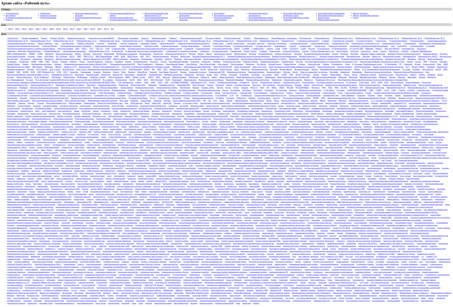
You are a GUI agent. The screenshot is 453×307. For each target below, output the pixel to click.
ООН (160, 82)
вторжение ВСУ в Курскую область (388, 129)
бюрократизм (225, 121)
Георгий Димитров (95, 62)
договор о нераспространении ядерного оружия (303, 142)
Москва (422, 77)
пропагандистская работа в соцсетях (22, 241)
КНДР (438, 69)
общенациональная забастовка (236, 202)
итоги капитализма (347, 160)
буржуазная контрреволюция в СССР (382, 116)
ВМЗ (116, 56)
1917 (91, 49)
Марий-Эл (205, 77)
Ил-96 (203, 69)
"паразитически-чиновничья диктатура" (23, 46)
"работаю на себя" (151, 46)
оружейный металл (255, 207)
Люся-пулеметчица (24, 77)
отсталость (319, 210)
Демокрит (159, 64)
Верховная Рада (409, 56)
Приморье (24, 88)
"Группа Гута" (13, 38)
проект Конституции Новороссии (79, 238)
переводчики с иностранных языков (192, 215)
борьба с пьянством (15, 116)
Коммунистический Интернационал (408, 72)
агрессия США (118, 106)
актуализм (184, 106)
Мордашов (412, 77)
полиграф (66, 223)
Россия (225, 90)
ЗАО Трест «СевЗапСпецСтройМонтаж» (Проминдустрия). (146, 67)
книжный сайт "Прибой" (276, 168)
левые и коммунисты (65, 179)
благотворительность (71, 114)
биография (389, 111)
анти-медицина (13, 108)
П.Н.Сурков (364, 82)
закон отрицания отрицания (242, 150)
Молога (392, 77)
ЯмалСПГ (168, 103)
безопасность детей (282, 111)
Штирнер (342, 101)
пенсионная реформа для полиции (389, 212)
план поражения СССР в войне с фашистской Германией (182, 218)
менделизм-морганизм (434, 184)
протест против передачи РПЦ (268, 241)
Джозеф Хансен (274, 64)
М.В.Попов (56, 77)
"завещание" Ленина (148, 43)
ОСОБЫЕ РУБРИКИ (179, 82)
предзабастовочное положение (45, 233)
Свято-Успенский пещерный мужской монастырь (76, 93)
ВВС (79, 56)
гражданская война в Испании (60, 137)
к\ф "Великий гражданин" (368, 160)
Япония (177, 103)
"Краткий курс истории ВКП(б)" (101, 38)
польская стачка (36, 228)
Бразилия (344, 54)
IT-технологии (323, 49)
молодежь (441, 189)
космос (427, 173)
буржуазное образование (269, 119)
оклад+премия (285, 205)
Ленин (354, 75)
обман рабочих (379, 199)
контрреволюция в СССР (106, 173)
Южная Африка (75, 103)
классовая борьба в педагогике (356, 166)
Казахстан (74, 72)
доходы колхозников (76, 145)
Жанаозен (49, 67)
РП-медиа (316, 88)
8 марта (270, 49)
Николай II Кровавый (235, 80)
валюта (292, 121)
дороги (47, 145)
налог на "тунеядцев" (240, 192)
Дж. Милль (261, 64)
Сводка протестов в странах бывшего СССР (35, 93)
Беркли (201, 54)
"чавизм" (292, 46)
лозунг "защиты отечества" (52, 181)
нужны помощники (349, 199)
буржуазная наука (441, 116)
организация (122, 207)
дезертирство (412, 137)
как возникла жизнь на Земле (139, 163)
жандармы (291, 145)
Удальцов (230, 98)
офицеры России (345, 210)
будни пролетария (168, 116)
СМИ (371, 90)
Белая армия (109, 54)
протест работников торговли (295, 241)
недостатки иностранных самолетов (122, 197)
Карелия (153, 72)
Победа (229, 85)
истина (45, 160)
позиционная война (356, 220)
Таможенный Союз (331, 95)
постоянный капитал (321, 228)
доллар (438, 142)
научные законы (212, 194)
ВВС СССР (88, 56)
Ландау (316, 75)
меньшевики (43, 186)
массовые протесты (112, 184)
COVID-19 (294, 49)
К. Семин (406, 69)
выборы (32, 132)
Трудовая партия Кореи (138, 98)
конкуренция (387, 171)
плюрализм (343, 218)
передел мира (227, 215)
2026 (10, 29)
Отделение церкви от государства (330, 82)
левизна (31, 179)
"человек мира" (305, 46)
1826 (77, 49)
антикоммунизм (145, 108)
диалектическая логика (46, 142)
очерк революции (394, 210)
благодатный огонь (39, 114)
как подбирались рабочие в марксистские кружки (248, 163)
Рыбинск (293, 90)
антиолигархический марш (212, 108)
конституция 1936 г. (429, 171)
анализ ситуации (309, 106)
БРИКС (32, 54)
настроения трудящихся (56, 194)
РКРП (281, 88)
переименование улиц (275, 215)
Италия (315, 69)
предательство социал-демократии (394, 231)
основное (302, 207)
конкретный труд (373, 171)
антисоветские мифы (287, 108)
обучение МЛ (167, 202)
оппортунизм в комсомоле (350, 205)
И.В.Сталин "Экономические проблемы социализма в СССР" (101, 69)
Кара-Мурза (142, 72)
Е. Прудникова (391, 64)
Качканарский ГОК (217, 72)
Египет (418, 64)
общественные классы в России (378, 202)
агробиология (132, 106)
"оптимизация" (410, 43)
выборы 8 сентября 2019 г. (48, 132)
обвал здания (364, 199)
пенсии (312, 212)
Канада (116, 72)
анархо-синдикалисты (418, 106)
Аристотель (365, 51)
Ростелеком (235, 90)
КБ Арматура (428, 69)
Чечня (276, 101)
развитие (433, 246)
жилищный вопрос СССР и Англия (433, 145)
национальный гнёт (425, 194)
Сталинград (426, 93)
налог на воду (257, 192)
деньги (368, 140)
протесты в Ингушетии (392, 241)
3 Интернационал (203, 49)
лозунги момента (97, 181)
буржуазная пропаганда (41, 119)
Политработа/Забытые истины (261, 20)
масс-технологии (68, 184)
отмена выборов (127, 210)
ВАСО (72, 56)
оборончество (427, 199)
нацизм (261, 194)
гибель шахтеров (43, 134)
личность (382, 179)
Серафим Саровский (172, 93)
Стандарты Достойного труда (80, 95)
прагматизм (198, 231)
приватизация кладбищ (304, 233)
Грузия (418, 62)
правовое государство (84, 231)
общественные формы (402, 202)
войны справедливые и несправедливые (253, 127)
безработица (298, 111)
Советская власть (277, 93)
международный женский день (315, 184)
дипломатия (208, 142)
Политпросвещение (48, 18)
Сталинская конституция (17, 95)
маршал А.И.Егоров (15, 184)
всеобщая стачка (279, 129)
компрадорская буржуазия (245, 171)
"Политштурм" (305, 38)
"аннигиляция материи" (437, 41)
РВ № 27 (254, 88)
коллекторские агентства (408, 168)
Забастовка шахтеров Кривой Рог (197, 67)
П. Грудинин (351, 82)
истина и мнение (57, 160)
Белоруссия (158, 54)
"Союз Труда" (381, 41)
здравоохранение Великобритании (331, 153)
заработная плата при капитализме (134, 153)
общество (418, 202)
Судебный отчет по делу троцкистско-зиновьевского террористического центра (181, 95)
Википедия (37, 59)
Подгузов (256, 85)
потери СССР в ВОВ (341, 228)
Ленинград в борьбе (368, 75)
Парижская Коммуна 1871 (17, 85)
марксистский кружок (357, 181)
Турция (187, 98)
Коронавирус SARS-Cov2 (62, 75)
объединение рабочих (109, 205)
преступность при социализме (174, 233)
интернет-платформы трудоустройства (235, 158)
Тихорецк (388, 95)
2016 (78, 29)
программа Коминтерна (348, 236)
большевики (189, 114)
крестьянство (119, 176)
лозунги (69, 181)
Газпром (64, 62)
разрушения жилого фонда (309, 249)
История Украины (302, 69)
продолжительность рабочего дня (434, 236)
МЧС (158, 77)
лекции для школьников (115, 179)
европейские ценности (127, 145)
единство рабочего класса (268, 145)
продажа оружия (387, 236)
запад (403, 150)
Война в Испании (120, 59)
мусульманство (127, 192)
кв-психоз (59, 166)
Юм (126, 103)
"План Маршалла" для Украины (284, 38)
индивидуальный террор (388, 155)
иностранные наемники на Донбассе (44, 158)
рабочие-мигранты (317, 246)
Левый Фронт (335, 75)
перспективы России (62, 218)
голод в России (114, 134)
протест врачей (197, 241)
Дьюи (347, 64)
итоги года (333, 160)
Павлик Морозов (412, 82)
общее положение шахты (185, 202)
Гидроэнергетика (141, 62)
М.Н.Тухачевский (116, 77)
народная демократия (301, 192)
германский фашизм (383, 132)
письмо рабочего (134, 218)
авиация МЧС (386, 103)
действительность (50, 140)
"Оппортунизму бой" (232, 38)
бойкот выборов (120, 114)
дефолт (19, 142)
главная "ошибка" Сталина (64, 134)
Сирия (217, 93)
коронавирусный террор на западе (358, 173)
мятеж (144, 192)
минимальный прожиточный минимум (305, 186)
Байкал (78, 54)
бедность (177, 111)
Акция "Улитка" (250, 51)
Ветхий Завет (12, 59)
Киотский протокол (256, 72)
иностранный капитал (70, 158)
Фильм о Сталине (406, 98)
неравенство (343, 197)
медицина (296, 184)
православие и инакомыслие (136, 231)
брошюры (145, 116)
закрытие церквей (391, 150)
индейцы (372, 155)
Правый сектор (410, 85)
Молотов (401, 77)
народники (336, 192)
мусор (115, 192)
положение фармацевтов (17, 228)
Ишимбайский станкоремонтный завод (336, 69)
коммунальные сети (95, 171)
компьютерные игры (266, 171)
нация (438, 194)
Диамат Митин (290, 64)
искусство (318, 158)
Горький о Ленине (250, 62)
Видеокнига (25, 59)
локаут (109, 181)
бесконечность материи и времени (349, 111)
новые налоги (138, 199)
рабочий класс (333, 246)
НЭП (168, 80)
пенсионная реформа (363, 212)
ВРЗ (142, 56)
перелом (306, 215)
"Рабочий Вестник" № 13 (388, 38)
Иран (237, 69)
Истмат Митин (286, 69)
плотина (332, 218)
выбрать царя (121, 132)
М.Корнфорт (83, 77)
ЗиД (407, 67)
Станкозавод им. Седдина (104, 95)
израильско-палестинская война (213, 155)
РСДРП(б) (354, 88)
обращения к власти (151, 202)
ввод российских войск (335, 121)
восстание (398, 127)
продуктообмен (39, 238)
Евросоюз (408, 64)
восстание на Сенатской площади (20, 129)
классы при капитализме (186, 168)
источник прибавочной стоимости (227, 160)
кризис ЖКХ (151, 176)
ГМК (41, 62)
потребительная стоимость (363, 228)
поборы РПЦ (386, 218)
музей (85, 192)
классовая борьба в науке (331, 166)
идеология (56, 155)
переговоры (215, 215)
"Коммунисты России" (76, 38)
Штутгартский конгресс (358, 101)
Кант (124, 72)
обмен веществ (393, 199)
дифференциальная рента (260, 142)
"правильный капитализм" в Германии (76, 46)
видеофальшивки (430, 121)
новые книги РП (123, 199)
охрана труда (359, 210)
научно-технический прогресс (171, 194)
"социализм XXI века (222, 46)
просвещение (44, 241)
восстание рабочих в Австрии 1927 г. (52, 129)
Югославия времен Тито (56, 103)
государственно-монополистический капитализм (278, 134)
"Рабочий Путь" (287, 41)
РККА (274, 88)
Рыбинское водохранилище (310, 90)
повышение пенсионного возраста (83, 220)
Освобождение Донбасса (270, 82)
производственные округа (176, 238)
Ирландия (245, 69)
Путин (228, 88)
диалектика (29, 142)
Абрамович (204, 51)
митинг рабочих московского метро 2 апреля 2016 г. (184, 189)
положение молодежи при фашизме (176, 225)
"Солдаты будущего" (364, 41)
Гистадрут (154, 62)
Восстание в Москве (192, 59)
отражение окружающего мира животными (295, 210)
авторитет (11, 106)
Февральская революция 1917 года (342, 98)
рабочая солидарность (200, 246)
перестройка (436, 215)
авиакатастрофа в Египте (335, 103)
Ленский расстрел (386, 75)
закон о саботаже (221, 150)
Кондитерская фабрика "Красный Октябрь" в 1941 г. (28, 75)
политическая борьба (148, 223)
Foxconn (311, 49)
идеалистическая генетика (17, 155)
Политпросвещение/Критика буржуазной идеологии (156, 19)
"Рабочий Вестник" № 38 (246, 41)
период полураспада (30, 218)
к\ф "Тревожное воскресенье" (406, 160)
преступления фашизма (150, 233)
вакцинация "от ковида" (255, 121)
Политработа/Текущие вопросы (330, 16)
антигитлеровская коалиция (65, 108)
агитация (37, 106)
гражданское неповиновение (87, 137)
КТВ (59, 72)
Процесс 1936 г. (208, 88)
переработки (359, 215)
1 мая (392, 46)
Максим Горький (179, 77)
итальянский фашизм (274, 160)
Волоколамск (147, 59)
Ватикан (174, 56)
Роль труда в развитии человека (153, 90)
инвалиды (349, 155)
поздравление (328, 220)
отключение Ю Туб (110, 210)
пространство (138, 241)
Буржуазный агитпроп (16, 56)
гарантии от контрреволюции (277, 132)
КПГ (19, 72)
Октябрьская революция (227, 82)
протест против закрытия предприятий (237, 241)
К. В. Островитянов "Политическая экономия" (381, 69)
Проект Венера (127, 88)
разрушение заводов (240, 249)
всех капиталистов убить (341, 129)
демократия (198, 140)
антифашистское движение (409, 108)
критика (303, 176)
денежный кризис (276, 140)
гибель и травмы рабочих (404, 132)
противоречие (176, 244)
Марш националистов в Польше (250, 77)
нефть (9, 199)
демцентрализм (244, 140)
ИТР (165, 69)
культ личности (391, 176)
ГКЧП (33, 62)
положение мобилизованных (147, 225)
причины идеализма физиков (177, 236)
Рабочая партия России (374, 88)
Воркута (168, 59)
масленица (37, 184)
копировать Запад (260, 173)
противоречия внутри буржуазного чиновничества (253, 244)
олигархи (297, 205)
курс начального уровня (423, 176)
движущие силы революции (270, 137)
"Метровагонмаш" (159, 38)
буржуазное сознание (290, 119)
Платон (210, 85)
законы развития (374, 150)
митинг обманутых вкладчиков (147, 189)
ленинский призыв (146, 179)
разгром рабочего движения (146, 249)
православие (117, 231)
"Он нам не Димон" (213, 38)
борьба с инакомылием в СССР (359, 114)
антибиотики (27, 108)
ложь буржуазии (412, 179)
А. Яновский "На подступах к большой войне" (145, 51)
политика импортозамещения (125, 223)
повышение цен (106, 220)
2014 (92, 29)
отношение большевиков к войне (231, 210)
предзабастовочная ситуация (18, 233)
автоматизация (415, 103)
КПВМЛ (10, 72)
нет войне (424, 197)
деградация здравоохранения (366, 137)
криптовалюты (291, 176)
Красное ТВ (117, 75)
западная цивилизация (417, 150)
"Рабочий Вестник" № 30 (177, 41)
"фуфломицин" (280, 46)
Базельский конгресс (64, 54)
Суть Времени (221, 95)
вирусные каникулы (30, 124)
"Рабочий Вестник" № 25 (132, 41)
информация (291, 158)
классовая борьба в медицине (307, 166)
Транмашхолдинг (410, 95)
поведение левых (401, 218)
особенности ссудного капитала (420, 207)
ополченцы (308, 205)
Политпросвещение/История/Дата (123, 20)
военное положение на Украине (187, 124)
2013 (99, 29)
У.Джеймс (220, 98)
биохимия (11, 114)
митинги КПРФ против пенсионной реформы (235, 189)
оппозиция (319, 205)
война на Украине (227, 127)
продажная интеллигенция (407, 236)
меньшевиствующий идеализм (62, 186)
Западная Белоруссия (326, 67)
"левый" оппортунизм (235, 43)
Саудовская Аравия (440, 90)
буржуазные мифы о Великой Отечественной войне (341, 119)
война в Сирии (194, 127)
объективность (145, 205)
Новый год (308, 80)
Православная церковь (392, 85)
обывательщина (183, 205)
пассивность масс (235, 212)
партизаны (71, 212)
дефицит (10, 142)
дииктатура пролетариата (103, 142)
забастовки (349, 147)
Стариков (121, 95)
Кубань (223, 75)
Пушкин (244, 88)
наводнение (174, 192)
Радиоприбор (66, 90)
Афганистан (394, 51)
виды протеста (13, 124)
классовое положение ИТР (112, 168)
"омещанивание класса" (391, 43)
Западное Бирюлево (362, 67)
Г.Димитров (24, 62)
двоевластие (289, 137)
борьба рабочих (317, 114)
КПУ (33, 72)
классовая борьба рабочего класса (385, 166)
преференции (194, 233)
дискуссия (220, 142)
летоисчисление (215, 179)
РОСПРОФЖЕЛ (302, 88)
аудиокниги (106, 111)
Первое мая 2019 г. (138, 85)
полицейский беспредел (424, 223)
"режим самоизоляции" (190, 46)
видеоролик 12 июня (412, 121)
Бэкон (39, 56)
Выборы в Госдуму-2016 (395, 59)
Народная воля (190, 80)
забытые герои (442, 147)
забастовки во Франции (366, 147)
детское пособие (421, 140)
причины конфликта (232, 236)
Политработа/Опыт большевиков (331, 13)
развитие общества (35, 249)
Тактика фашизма (313, 95)
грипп (103, 137)
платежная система (289, 218)
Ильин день (213, 69)
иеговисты (106, 155)
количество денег (358, 168)
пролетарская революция (311, 238)
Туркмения (176, 98)
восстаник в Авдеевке (78, 129)
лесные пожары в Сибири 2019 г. (169, 179)
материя (218, 184)
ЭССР (444, 101)
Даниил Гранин (13, 64)
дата (244, 137)
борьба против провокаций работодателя (291, 114)
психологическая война (426, 244)
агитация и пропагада (69, 106)
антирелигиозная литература (237, 108)
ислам (373, 158)
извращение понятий (153, 155)
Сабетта (402, 90)
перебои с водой (169, 215)
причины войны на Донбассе (129, 236)
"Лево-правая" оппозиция (127, 38)
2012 (106, 29)
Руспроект (269, 90)
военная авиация (90, 124)
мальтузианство (204, 181)
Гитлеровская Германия (178, 62)
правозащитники (102, 231)
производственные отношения (202, 238)
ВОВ (123, 56)
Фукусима (124, 101)
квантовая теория (73, 166)
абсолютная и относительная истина (215, 103)
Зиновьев (431, 67)
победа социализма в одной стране (364, 218)
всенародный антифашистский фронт (182, 129)
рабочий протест (398, 246)
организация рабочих (181, 207)
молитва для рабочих (426, 189)
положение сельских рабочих (325, 225)
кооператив (194, 173)
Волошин (159, 59)
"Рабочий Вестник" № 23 (109, 41)
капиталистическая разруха (315, 163)
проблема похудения (251, 236)
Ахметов (404, 51)
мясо (137, 192)
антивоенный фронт (43, 108)
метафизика (110, 186)
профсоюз (321, 244)
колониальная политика (430, 168)
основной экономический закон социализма (365, 207)
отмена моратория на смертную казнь (152, 210)
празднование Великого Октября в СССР (247, 231)
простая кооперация (60, 241)
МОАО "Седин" (139, 77)
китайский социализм (177, 166)
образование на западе (120, 202)
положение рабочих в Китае (241, 225)
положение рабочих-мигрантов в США (294, 225)
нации (269, 194)
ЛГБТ (276, 75)
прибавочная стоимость (212, 233)
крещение (131, 176)
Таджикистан (246, 95)
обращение (136, 202)
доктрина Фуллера (396, 142)
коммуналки (79, 171)
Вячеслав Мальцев (435, 59)
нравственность (257, 199)
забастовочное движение (409, 147)
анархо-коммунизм (380, 106)
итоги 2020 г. (290, 160)
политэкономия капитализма (381, 223)
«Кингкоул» (421, 49)
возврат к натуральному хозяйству (395, 124)
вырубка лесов (184, 132)
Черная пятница (241, 101)
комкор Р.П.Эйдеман (51, 171)
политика (90, 223)
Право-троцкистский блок (369, 85)
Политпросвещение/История (121, 18)
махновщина (254, 184)
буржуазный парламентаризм (149, 121)
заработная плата (110, 153)
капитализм (296, 163)
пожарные (316, 220)
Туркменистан (164, 98)
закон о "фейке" (191, 150)
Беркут (209, 54)
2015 (85, 29)
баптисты (155, 111)
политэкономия (360, 223)
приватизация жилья (284, 233)
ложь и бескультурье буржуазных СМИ (23, 181)
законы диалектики (338, 150)
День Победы (191, 64)
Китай (295, 72)
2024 (24, 29)
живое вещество (380, 145)
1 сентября (430, 46)
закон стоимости (292, 150)
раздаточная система (168, 249)
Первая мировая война (107, 85)
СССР (386, 90)
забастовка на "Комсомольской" (286, 147)
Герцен (128, 62)
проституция (76, 241)
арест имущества (65, 111)
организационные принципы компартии (98, 207)
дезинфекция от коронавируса (433, 137)
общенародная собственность (210, 202)
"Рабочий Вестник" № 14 (411, 38)
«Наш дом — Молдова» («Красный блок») (24, 51)
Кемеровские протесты (236, 72)
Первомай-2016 (184, 85)
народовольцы (394, 192)
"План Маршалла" (261, 38)
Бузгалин (443, 54)
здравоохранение (307, 153)
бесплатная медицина (374, 111)
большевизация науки (161, 114)
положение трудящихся (348, 225)
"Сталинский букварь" (398, 41)
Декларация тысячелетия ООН (122, 64)
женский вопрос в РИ (338, 145)
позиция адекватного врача (378, 220)
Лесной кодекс (402, 75)
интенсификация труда (152, 158)
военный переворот (352, 124)
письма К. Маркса (117, 218)
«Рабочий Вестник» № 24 (99, 51)
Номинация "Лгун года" (326, 80)
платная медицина (306, 218)
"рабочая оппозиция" (169, 46)
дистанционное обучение (236, 142)
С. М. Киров (329, 90)
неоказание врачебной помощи (285, 197)
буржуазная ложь (407, 116)
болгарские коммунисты (139, 114)
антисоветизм (271, 108)
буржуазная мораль (424, 116)
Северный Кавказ (124, 93)
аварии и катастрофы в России (310, 103)
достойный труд (58, 145)
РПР (324, 88)
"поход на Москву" (50, 46)
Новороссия (277, 80)
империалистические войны (331, 155)
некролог (143, 197)
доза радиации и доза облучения (365, 142)
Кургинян (233, 75)
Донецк (326, 64)
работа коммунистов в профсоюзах (160, 246)
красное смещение (440, 173)
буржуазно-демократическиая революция (164, 119)
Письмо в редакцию (48, 16)
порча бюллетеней (227, 228)
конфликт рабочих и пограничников (146, 173)
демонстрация (230, 140)
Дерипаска (250, 64)
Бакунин (87, 54)
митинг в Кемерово (125, 189)
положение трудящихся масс (426, 225)
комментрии (67, 171)
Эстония (40, 103)
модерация (387, 189)
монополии (22, 192)
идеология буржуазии (72, 155)
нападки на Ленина (283, 192)
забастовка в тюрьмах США (132, 147)
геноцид (329, 132)
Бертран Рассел (240, 54)
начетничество (13, 197)
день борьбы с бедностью (296, 140)
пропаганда (376, 238)
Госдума (299, 62)
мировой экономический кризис (20, 189)
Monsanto (369, 49)
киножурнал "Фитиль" (125, 166)
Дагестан (433, 62)
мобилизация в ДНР (356, 189)
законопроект (322, 150)
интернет (214, 158)
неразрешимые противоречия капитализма (368, 197)
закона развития (308, 150)
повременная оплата (25, 220)
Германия (119, 62)
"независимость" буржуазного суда (365, 43)
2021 (44, 29)
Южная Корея (89, 103)
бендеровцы (327, 111)
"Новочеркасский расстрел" (191, 38)
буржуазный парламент (125, 121)
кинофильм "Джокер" (157, 166)
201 (112, 29)
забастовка (91, 147)
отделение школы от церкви (67, 210)
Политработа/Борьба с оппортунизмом (223, 19)
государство (417, 134)
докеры (383, 142)
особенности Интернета (395, 207)
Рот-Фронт (258, 90)
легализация (98, 179)
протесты (341, 241)
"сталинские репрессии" (243, 46)
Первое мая (123, 85)
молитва (411, 189)
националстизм (351, 194)
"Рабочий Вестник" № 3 (155, 41)
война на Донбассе (210, 127)
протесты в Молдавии (414, 241)
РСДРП (344, 88)
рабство (424, 246)
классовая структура (426, 166)
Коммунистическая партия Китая (378, 72)
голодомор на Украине (162, 134)
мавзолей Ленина (121, 181)
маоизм (271, 181)
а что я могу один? (190, 103)
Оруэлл (255, 82)
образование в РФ (84, 202)
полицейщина (442, 223)
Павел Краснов (397, 82)
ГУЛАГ (55, 62)
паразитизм (29, 212)
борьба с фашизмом (82, 116)
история (116, 160)
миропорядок (56, 189)
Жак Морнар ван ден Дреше (18, 67)
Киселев (286, 72)
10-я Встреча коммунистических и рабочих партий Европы (31, 49)
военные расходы (318, 124)
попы (127, 228)
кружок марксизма (346, 176)
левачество (21, 179)
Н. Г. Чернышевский (15, 80)
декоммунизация (78, 140)
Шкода (322, 101)
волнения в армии (279, 127)
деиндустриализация (32, 140)
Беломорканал (145, 54)
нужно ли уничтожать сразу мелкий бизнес (321, 199)
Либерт (422, 75)
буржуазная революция (84, 119)
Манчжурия (193, 77)
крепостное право (97, 176)
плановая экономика (252, 218)
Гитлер (163, 62)
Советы (290, 93)
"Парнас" (247, 38)
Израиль (194, 69)
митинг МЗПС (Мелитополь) (102, 189)
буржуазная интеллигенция (328, 116)
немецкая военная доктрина (161, 197)
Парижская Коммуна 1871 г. (42, 85)
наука (91, 194)
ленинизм (132, 179)
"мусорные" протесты (255, 43)
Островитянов (308, 82)
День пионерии (237, 64)
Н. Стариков (108, 80)
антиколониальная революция (124, 108)
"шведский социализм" (337, 46)
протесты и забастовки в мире (19, 244)
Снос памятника (260, 93)
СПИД (378, 90)
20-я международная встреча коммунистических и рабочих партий (155, 49)
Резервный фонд (119, 90)
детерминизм (379, 140)
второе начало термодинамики (418, 129)
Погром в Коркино (242, 85)
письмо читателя (150, 218)
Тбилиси (371, 95)
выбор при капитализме (17, 132)
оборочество (440, 199)
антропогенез (12, 111)
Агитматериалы (12, 13)
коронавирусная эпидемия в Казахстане (325, 173)
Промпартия (185, 88)
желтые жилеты (304, 145)
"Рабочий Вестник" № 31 (200, 41)
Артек (375, 51)
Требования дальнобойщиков (431, 95)
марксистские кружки (337, 181)
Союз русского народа (354, 93)
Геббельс (73, 62)
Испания (273, 69)
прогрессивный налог (369, 236)
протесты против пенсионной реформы (152, 244)
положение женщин (97, 225)
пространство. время (155, 241)
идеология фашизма (91, 155)
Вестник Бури (445, 56)
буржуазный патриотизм (174, 121)
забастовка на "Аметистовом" (259, 147)
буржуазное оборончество (246, 119)
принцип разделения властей (396, 233)
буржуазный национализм (103, 121)
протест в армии (181, 241)
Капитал (131, 72)
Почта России (317, 85)
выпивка (147, 132)
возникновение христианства (88, 127)
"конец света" (218, 43)
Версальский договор (392, 56)
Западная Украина (344, 67)
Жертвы (58, 67)
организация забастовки (140, 207)
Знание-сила (442, 67)
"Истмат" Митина (57, 38)
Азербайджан (236, 51)
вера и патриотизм (378, 121)
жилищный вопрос (408, 145)
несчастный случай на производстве (402, 197)
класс (191, 166)
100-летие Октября (65, 49)
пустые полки (54, 246)
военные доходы (283, 124)
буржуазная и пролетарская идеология (278, 116)
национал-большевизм (283, 194)
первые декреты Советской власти (119, 215)
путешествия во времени (72, 246)
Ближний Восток (266, 54)
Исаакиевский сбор (260, 69)
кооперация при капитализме (213, 173)
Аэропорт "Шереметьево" (421, 51)
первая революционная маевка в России (421, 212)
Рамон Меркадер (81, 90)
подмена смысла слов (170, 220)
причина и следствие (90, 236)
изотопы (194, 155)
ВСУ (148, 56)
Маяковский (270, 77)
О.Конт (139, 82)
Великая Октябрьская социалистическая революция (249, 56)
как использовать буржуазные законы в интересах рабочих (176, 163)
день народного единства (319, 140)
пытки (93, 246)
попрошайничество (104, 228)
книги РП (239, 168)
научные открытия (228, 194)
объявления (158, 205)
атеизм (96, 111)
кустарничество (441, 176)
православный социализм (160, 231)
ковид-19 (336, 168)
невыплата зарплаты (82, 197)
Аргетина (354, 51)
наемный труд (203, 192)
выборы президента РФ (103, 132)
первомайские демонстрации (66, 215)
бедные (206, 111)
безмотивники (229, 111)
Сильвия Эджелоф (191, 93)
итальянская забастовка (253, 160)
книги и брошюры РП (255, 168)
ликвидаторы (319, 179)
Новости (9, 20)
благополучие (54, 114)
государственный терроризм (397, 134)
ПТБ (386, 82)
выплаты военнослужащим (165, 132)
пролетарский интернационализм (355, 238)
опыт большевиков (14, 207)
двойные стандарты (305, 137)
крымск (360, 176)
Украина (251, 98)
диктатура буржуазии (135, 142)
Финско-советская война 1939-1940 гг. (430, 98)
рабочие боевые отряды (271, 246)
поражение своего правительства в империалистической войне (191, 228)
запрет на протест (51, 153)
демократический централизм (179, 140)
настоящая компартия (16, 194)
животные (394, 145)
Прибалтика (12, 88)
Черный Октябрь (257, 101)
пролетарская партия (289, 238)
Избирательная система (179, 69)
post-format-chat (408, 49)
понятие (66, 228)
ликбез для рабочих (303, 179)
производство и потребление (254, 238)
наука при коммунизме (105, 194)
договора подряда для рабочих (337, 142)
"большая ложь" (68, 43)
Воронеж (178, 59)
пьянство (102, 246)
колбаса (345, 168)
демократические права (129, 140)
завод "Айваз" (46, 150)
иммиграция (274, 155)
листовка (330, 179)
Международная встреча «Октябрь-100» (294, 77)
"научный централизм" (298, 43)
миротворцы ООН (72, 189)
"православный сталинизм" (130, 46)
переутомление (13, 218)
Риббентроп (133, 90)
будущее (181, 116)
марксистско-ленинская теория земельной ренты (388, 181)
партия (170, 212)
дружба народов (93, 145)
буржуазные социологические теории (425, 119)
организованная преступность (205, 207)
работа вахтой (137, 246)
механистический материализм (200, 186)
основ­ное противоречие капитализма (280, 207)
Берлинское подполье (223, 54)
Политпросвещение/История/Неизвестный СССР (156, 14)
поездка (248, 220)
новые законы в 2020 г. (105, 199)
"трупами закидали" (263, 46)
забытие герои (427, 147)
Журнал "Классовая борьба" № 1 (106, 67)
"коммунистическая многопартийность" (194, 43)
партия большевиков (183, 212)
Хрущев (167, 101)
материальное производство (201, 184)
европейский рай (146, 145)
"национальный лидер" (319, 43)
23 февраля (188, 49)
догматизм (277, 142)
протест (169, 241)
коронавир (289, 173)
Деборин (57, 64)
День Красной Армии (175, 64)
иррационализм (305, 158)
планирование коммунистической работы (224, 218)
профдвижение (308, 244)
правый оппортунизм (182, 231)
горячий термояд (221, 134)
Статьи (355, 18)
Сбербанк (11, 93)
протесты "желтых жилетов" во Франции (364, 241)
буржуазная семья (103, 119)
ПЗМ (380, 82)
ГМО (47, 62)
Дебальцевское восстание (41, 64)
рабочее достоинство (250, 246)
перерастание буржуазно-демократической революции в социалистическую (397, 215)
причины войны (108, 236)
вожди (375, 124)
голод (103, 134)
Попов (306, 85)
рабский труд (413, 246)
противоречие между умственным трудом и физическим (208, 244)
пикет (95, 218)
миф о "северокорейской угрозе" (270, 189)
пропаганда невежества (431, 238)
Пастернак (91, 85)
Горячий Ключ (288, 62)
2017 (72, 29)
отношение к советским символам (261, 210)
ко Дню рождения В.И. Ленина (317, 168)
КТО (65, 72)
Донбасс (302, 64)
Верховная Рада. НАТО (427, 56)
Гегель (82, 62)
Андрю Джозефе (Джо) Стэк (322, 51)
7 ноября (245, 49)
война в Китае (179, 127)
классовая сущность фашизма (47, 168)
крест (109, 176)
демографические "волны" (106, 140)
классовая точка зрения (70, 168)
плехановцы (322, 218)
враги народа (95, 129)
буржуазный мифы (82, 121)
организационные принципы (67, 207)
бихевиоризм (23, 114)
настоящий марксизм (35, 194)
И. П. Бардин (42, 69)
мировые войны (42, 189)
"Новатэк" (173, 38)
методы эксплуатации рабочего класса (169, 186)
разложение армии (204, 249)
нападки (269, 192)
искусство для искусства (359, 158)
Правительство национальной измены (341, 85)
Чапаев (229, 101)
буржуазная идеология (305, 116)
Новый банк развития (293, 80)
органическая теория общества (232, 207)
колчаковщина (13, 171)
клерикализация (226, 168)
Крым (209, 75)
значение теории (392, 153)
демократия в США (214, 140)
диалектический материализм (70, 142)
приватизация (268, 233)
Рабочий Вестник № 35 (417, 88)
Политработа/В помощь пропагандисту (258, 14)
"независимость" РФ (340, 43)
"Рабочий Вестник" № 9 (269, 41)
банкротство (126, 111)
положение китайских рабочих (120, 225)
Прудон (220, 88)
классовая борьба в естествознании (253, 166)
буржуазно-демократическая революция (129, 119)
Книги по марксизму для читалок (313, 72)
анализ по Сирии (293, 106)
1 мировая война (416, 46)
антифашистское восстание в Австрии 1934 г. (377, 108)
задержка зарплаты (129, 150)
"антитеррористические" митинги (21, 43)
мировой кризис (423, 186)
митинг (85, 189)
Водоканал (49, 59)
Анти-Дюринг (342, 51)
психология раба (14, 246)
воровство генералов (383, 127)
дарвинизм (235, 137)
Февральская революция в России (372, 98)
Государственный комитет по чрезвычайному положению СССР (331, 62)
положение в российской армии (74, 225)
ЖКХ (446, 64)
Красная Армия (92, 75)
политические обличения (247, 223)
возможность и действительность (424, 124)
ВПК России (133, 56)
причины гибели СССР (153, 236)
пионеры (103, 218)
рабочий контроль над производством (374, 246)
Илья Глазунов (226, 69)
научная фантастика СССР (145, 194)
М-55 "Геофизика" (41, 77)
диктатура (120, 142)
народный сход (365, 192)
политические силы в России (319, 223)
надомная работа (188, 192)
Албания (263, 51)
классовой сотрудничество (136, 168)
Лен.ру (346, 75)
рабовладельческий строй (119, 246)
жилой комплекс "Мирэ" (17, 147)
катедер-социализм (435, 163)
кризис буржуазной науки (169, 176)
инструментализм (89, 158)
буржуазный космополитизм (61, 121)
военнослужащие (209, 124)
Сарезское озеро (423, 90)
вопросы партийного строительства (346, 127)
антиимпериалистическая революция (95, 108)
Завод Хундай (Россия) (223, 67)
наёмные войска (28, 197)
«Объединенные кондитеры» (74, 51)
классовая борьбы (408, 166)
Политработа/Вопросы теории (261, 18)
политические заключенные (223, 223)
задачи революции (95, 150)
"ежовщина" (112, 43)
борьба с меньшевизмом (404, 114)
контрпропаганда (35, 173)
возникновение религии (40, 127)
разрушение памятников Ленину (282, 249)
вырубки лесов (199, 132)
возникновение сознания (63, 127)
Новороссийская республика (257, 80)
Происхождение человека (167, 88)
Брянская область (430, 54)
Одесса (212, 82)
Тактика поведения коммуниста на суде (270, 95)
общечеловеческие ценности (18, 205)
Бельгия (192, 54)
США (394, 90)
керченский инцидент (91, 166)
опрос (447, 205)
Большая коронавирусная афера (317, 54)
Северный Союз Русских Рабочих (148, 93)
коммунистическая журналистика (142, 171)
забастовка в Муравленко (108, 147)
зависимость (12, 150)
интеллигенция (134, 158)
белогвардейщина (313, 111)
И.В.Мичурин (68, 69)
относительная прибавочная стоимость (200, 210)
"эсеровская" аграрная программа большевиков (369, 46)
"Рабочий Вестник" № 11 (343, 38)
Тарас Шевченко (347, 95)
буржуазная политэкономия (18, 119)
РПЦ (330, 88)
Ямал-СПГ (156, 103)
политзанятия (77, 223)
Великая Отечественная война (284, 56)
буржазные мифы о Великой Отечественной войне (207, 116)
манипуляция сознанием (223, 181)
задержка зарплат (112, 150)
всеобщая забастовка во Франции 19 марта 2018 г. (250, 129)
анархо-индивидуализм (360, 106)
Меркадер (343, 77)
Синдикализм (206, 93)
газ (237, 132)
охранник (380, 210)
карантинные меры (385, 163)
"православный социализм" (105, 46)
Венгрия (366, 56)
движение (252, 137)
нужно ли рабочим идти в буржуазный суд (284, 199)
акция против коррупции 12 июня (262, 106)
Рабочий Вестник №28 (438, 88)
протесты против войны (94, 244)
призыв (340, 233)
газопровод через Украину (251, 132)
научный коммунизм (247, 194)
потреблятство (398, 228)
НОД (146, 80)
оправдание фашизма (410, 205)
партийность (141, 212)
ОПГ (167, 82)
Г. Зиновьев (12, 62)
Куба (216, 75)
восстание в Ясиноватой (415, 127)
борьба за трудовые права (242, 114)
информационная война (274, 158)
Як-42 (147, 103)
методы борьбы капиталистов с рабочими (134, 186)
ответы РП (49, 210)
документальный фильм (416, 142)
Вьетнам (421, 59)
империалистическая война (306, 155)
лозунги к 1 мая (81, 181)
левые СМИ (49, 179)
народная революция (321, 192)
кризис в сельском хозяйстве (216, 176)
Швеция (305, 101)
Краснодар (106, 75)
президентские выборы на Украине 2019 (103, 233)
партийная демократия (87, 212)
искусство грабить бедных (335, 158)
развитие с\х (50, 249)
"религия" (206, 46)
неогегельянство (263, 197)
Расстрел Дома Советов (100, 90)
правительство (13, 231)
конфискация (124, 173)
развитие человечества (85, 249)
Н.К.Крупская (121, 80)
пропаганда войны (390, 238)
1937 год (99, 49)
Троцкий (23, 98)
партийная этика (127, 212)
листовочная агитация (356, 179)
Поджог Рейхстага (285, 85)
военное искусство (142, 124)
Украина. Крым (264, 98)
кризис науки (277, 176)
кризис (141, 176)
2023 (31, 29)
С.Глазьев (340, 90)
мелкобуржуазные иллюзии (359, 184)
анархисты (344, 106)
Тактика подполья (296, 95)
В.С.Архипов (61, 56)
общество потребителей (433, 202)
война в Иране (165, 127)
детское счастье (437, 140)
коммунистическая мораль (169, 171)
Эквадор (21, 103)
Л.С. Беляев (267, 75)
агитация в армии (50, 106)
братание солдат (99, 116)
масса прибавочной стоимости (89, 184)
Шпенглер (332, 101)
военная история (106, 124)
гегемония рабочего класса (302, 132)
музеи (78, 192)
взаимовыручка (395, 121)
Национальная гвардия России (211, 80)
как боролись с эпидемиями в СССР (58, 163)
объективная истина (129, 205)
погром (118, 220)
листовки (340, 179)
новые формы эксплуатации (158, 199)
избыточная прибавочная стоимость (127, 155)
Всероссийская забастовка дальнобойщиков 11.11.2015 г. (264, 59)
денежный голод (260, 140)
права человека (444, 228)
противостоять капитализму (288, 244)
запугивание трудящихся (91, 153)
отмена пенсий (176, 210)
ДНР (425, 62)
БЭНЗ (40, 54)
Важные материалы (161, 56)
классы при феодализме (207, 168)
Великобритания (353, 56)
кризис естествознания (240, 176)
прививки (321, 233)
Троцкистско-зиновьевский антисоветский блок (49, 98)
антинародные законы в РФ (187, 108)
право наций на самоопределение (59, 231)
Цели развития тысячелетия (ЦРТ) (187, 101)
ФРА (323, 98)
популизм (118, 228)
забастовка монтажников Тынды (213, 147)
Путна (236, 88)
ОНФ (153, 82)
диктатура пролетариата (191, 142)
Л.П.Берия (255, 75)
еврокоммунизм (109, 145)
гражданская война (38, 137)
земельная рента (353, 153)
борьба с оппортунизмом (427, 114)
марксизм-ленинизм (295, 181)
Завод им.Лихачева (242, 67)
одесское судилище (236, 205)
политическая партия (167, 223)
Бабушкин (49, 54)
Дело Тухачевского (145, 64)
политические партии (269, 223)
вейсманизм (352, 121)
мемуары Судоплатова (414, 184)
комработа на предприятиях (327, 171)
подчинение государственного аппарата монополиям (220, 220)
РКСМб (290, 88)
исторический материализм (99, 160)
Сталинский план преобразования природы (47, 95)
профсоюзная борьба (335, 244)
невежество (42, 197)
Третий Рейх (12, 98)
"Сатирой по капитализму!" (308, 41)
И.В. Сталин (55, 69)
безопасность (267, 111)
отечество (85, 210)
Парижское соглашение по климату (70, 85)
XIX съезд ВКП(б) (392, 49)
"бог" (57, 43)
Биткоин (252, 54)
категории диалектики (416, 163)
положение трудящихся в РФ (372, 225)
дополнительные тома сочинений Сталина (24, 145)
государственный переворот (350, 134)
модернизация (400, 189)
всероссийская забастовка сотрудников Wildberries (308, 129)
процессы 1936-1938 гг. (368, 244)
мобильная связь (374, 189)
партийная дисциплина (108, 212)
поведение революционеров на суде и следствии (430, 218)
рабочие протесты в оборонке (295, 246)
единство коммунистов (230, 145)
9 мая (278, 49)
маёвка (287, 184)
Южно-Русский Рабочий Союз (110, 103)
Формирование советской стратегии (102, 101)
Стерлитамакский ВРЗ (137, 95)
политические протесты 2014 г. (292, 223)
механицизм (220, 186)
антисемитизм (257, 108)
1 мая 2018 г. (402, 46)
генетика (319, 132)
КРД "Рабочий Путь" (46, 72)
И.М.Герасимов (135, 69)
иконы (263, 155)
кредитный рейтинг (70, 176)
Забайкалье (176, 67)
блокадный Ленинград (92, 114)
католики (11, 166)
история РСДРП (142, 160)
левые (39, 179)
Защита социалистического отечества (388, 67)
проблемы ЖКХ (268, 236)
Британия (354, 54)
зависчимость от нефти (29, 150)
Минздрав (353, 77)
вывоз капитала (135, 132)
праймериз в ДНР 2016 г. (277, 231)
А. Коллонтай (117, 51)
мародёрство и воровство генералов (425, 181)
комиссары (36, 171)
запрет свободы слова (69, 153)
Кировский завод (274, 72)
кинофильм (141, 166)
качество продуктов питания (41, 166)
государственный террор (374, 134)
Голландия (195, 62)
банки (115, 111)
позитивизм (341, 220)
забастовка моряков (236, 147)
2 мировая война (118, 49)
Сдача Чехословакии (106, 93)
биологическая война (424, 111)
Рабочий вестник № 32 (16, 90)
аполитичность (27, 111)
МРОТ (151, 77)
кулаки (368, 176)
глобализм (81, 134)
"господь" (101, 43)
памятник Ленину (14, 212)
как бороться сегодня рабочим (112, 163)
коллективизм (389, 168)
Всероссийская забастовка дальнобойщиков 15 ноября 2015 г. (314, 59)
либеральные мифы (277, 179)
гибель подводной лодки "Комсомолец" (433, 132)
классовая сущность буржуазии (19, 168)
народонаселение (409, 192)
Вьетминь (412, 59)
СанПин (411, 90)
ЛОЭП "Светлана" (303, 75)
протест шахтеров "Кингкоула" (322, 241)
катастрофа (399, 163)
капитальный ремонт (366, 163)
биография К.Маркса (404, 111)
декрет (90, 140)
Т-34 (231, 95)
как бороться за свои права (86, 163)
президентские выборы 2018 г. (72, 233)
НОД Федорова (157, 80)
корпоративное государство (400, 173)
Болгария (298, 54)
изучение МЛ (234, 155)
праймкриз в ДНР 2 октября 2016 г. (304, 231)
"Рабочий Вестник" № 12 (365, 38)
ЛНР (291, 75)
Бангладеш (97, 54)
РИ (268, 88)
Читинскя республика (290, 101)
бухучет (205, 121)
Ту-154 (152, 98)
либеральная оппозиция (256, 179)
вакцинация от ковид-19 (277, 121)
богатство (107, 114)
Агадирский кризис (220, 51)
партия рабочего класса (204, 212)
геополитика (367, 132)
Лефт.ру (413, 75)
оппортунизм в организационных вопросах (381, 205)
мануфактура (260, 181)
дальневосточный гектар (218, 137)
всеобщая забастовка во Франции (213, 129)
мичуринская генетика (323, 189)
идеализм (405, 153)
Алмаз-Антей (274, 51)
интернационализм (200, 158)
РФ (361, 88)
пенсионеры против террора (341, 212)
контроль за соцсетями (16, 173)
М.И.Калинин (69, 77)
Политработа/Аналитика (224, 16)
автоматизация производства (435, 103)
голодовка (127, 134)
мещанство (232, 186)
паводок (418, 210)
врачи (105, 129)
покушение (427, 220)
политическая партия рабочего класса (194, 223)
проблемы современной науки (289, 236)
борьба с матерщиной (383, 114)
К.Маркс (416, 69)
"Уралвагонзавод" (417, 41)
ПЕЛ (373, 82)
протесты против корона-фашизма (120, 244)
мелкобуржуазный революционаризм (387, 184)
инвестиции (361, 155)
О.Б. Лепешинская (125, 82)
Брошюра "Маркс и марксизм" (373, 54)
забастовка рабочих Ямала (312, 147)
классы (170, 168)
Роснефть (172, 90)
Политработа (219, 13)
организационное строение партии (39, 207)
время (162, 129)
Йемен (357, 69)
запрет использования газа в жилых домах (24, 153)
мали (193, 181)
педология (290, 212)
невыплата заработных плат (60, 197)
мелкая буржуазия (338, 184)
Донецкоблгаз (337, 64)
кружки (334, 176)
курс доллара (405, 176)
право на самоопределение (32, 231)
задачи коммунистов (77, 150)
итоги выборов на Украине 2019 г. (312, 160)
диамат (87, 142)
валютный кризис (305, 121)
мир (332, 186)
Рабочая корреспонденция (328, 20)
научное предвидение (194, 194)
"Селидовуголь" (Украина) (343, 41)
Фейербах (392, 98)
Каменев (97, 72)
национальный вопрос (405, 194)
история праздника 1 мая (176, 160)
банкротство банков (141, 111)
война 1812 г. (134, 127)
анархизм (333, 106)
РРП (336, 88)
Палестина (426, 82)
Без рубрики (11, 16)
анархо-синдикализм (398, 106)
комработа (281, 171)
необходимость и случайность (218, 197)
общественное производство (322, 202)
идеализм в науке (440, 153)
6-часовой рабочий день (222, 49)
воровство (368, 127)
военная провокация (124, 124)
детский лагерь (393, 140)
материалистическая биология (148, 184)
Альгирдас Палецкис (291, 51)
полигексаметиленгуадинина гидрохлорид (24, 223)
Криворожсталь (155, 75)
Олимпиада (244, 82)
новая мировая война (62, 199)
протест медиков (212, 241)
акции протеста (212, 106)
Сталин (368, 93)
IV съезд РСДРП (356, 49)
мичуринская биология (302, 189)
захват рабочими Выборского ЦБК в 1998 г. (261, 153)
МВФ (128, 77)
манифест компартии (243, 181)
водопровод (76, 124)
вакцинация (238, 121)
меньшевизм (30, 186)
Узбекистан (241, 98)
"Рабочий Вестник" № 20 (63, 41)
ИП (153, 69)
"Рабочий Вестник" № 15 (434, 38)
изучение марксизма (250, 155)
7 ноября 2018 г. (258, 49)
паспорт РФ (221, 212)
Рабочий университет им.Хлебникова (43, 90)
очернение (408, 210)
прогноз (333, 236)
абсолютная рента (271, 103)
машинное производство (272, 184)
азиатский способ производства (153, 106)
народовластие (379, 192)
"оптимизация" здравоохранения (432, 43)
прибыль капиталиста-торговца (247, 233)
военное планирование (162, 124)
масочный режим (52, 184)
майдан (150, 181)
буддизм (155, 116)
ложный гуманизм (396, 179)
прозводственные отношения (107, 238)
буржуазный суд (193, 121)
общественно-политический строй (295, 202)
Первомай (152, 85)
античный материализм (432, 108)
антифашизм (304, 108)
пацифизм (268, 212)
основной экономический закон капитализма (326, 207)
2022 (37, 29)
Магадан (166, 77)
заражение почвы (187, 153)
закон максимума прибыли (171, 150)
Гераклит (109, 62)
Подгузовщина (269, 85)
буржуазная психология (63, 119)
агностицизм (85, 106)
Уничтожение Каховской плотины (297, 98)
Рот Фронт (246, 90)
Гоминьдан (206, 62)
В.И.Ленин (49, 56)
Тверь (380, 95)
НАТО (132, 80)
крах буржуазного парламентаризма (37, 176)
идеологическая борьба (40, 155)
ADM (285, 49)
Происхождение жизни (145, 88)
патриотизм (256, 212)
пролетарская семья (331, 238)
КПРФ (25, 72)
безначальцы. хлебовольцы (248, 111)
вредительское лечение (133, 129)
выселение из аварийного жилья (220, 132)
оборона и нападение (410, 199)
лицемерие (372, 179)
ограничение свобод (217, 205)
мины (325, 186)
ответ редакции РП (34, 210)
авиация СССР (400, 103)
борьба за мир (224, 114)
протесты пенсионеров (72, 244)
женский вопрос (319, 145)
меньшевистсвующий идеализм (90, 186)
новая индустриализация (42, 199)
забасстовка (79, 147)
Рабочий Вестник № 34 (396, 88)
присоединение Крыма (419, 233)
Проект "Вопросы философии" (105, 88)
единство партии (249, 145)
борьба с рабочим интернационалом (40, 116)
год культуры (93, 134)
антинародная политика (164, 108)
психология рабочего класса (34, 246)
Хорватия (157, 101)
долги (430, 142)
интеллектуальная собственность (112, 158)
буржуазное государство (223, 119)
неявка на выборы (22, 199)
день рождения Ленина (341, 140)
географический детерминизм (347, 132)
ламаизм (10, 179)
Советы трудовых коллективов (307, 93)
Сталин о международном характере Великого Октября (396, 93)
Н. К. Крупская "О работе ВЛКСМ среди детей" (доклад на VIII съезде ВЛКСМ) (68, 80)
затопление (215, 153)
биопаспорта (441, 111)
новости (90, 199)
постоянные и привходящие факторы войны (293, 228)
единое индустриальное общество (169, 145)
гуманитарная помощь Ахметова (168, 137)
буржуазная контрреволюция (353, 116)
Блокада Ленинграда (283, 54)
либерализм (229, 179)
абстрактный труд (288, 103)
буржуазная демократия (250, 116)
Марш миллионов (227, 77)
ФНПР (316, 98)
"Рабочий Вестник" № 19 (40, 41)
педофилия (301, 212)
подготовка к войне (132, 220)
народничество (350, 192)
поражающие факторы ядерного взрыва (148, 228)
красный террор (13, 176)
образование (69, 202)
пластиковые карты (271, 218)
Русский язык (281, 90)
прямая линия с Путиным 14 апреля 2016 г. (397, 244)
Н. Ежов (29, 80)
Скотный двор (246, 93)
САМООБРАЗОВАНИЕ (356, 90)
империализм (287, 155)
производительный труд (153, 238)
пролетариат (274, 238)
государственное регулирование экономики (318, 134)
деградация (347, 137)
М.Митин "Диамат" (98, 77)
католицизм (22, 166)
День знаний (223, 64)
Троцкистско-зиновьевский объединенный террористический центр (98, 98)
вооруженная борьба (321, 127)
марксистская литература (315, 181)
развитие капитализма (16, 249)
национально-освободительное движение (377, 194)
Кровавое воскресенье (173, 75)
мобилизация (340, 189)
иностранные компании (16, 158)
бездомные (216, 111)
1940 (107, 49)
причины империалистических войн (206, 236)
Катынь (183, 72)
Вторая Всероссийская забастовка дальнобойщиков (362, 59)
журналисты (67, 147)
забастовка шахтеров (334, 147)
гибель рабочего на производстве (20, 134)
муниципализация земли (101, 192)
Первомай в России (167, 85)
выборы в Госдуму (69, 132)
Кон (427, 72)
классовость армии (157, 168)
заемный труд (145, 150)
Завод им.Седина (259, 67)
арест (37, 111)
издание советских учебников (176, 155)
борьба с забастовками (335, 114)
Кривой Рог (142, 75)
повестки (11, 220)
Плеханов (220, 85)
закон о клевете (206, 150)
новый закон (177, 199)
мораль (32, 192)
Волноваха (134, 59)
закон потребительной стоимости (269, 150)
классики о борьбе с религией (208, 166)
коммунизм (110, 171)
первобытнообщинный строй (40, 215)
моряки (70, 192)
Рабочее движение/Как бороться (366, 16)
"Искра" (44, 38)
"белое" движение (44, 43)
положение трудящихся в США (399, 225)
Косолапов (79, 75)
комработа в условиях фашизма (300, 171)
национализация (301, 194)
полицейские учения (403, 223)
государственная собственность (243, 134)
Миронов (383, 77)
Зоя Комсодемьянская (16, 69)
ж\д (283, 145)
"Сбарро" (326, 41)
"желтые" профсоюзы (128, 43)
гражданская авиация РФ (17, 137)
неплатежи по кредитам (326, 197)
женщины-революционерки (360, 145)
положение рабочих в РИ (266, 225)
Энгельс (31, 103)
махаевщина (241, 184)
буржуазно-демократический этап (197, 119)
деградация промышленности (393, 137)
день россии (358, 140)
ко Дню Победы (295, 168)
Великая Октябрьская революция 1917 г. (209, 56)
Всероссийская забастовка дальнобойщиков (221, 59)
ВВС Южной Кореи (104, 56)
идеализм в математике (420, 153)
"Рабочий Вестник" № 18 (17, 41)
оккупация (272, 205)
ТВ (237, 95)
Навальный (177, 80)
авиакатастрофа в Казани (358, 103)
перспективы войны (82, 218)
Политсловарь (323, 18)
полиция (10, 225)
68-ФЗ (237, 49)
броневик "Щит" (131, 116)
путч (87, 246)
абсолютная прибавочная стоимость (247, 103)
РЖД (262, 88)
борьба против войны (264, 114)
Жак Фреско (37, 67)
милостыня (281, 186)
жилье (32, 147)
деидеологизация (14, 140)
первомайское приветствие (92, 215)
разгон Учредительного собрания (118, 249)
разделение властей (187, 249)
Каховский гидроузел (197, 72)
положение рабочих (220, 225)
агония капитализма (101, 106)
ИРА (159, 69)
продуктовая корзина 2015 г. (18, 238)
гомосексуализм (205, 134)
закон (155, 150)
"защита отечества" (167, 43)
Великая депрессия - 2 (308, 56)
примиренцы (351, 233)
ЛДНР (284, 75)
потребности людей (415, 228)
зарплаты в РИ (202, 153)
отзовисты (96, 210)
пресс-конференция (130, 233)
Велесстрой (185, 56)
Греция (410, 62)
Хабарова (134, 101)
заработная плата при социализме (163, 153)
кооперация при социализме (239, 173)
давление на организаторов (195, 137)
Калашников (86, 72)
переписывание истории (341, 215)
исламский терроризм (387, 158)
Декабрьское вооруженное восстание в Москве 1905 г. (86, 64)
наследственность (435, 192)
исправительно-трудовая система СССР (23, 160)
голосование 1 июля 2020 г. (185, 134)
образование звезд (101, 202)
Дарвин (25, 64)
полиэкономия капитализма (28, 225)
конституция (413, 171)
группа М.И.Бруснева (117, 137)
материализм (128, 184)
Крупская (200, 75)
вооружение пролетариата (300, 127)
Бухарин (31, 56)
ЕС (400, 64)
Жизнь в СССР (70, 67)
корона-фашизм (276, 173)
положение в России (50, 225)
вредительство (151, 129)
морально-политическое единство (51, 192)
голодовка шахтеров (142, 134)
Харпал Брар (146, 101)
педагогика (279, 212)
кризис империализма (260, 176)
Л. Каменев (244, 75)
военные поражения (301, 124)
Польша (298, 85)
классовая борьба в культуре (281, 166)
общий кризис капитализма (44, 205)
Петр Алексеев (199, 85)
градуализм (428, 134)
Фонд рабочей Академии (75, 101)
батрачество (167, 111)
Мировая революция (368, 77)
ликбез (290, 179)
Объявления (45, 13)
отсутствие (331, 210)
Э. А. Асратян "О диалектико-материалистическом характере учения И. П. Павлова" (405, 101)
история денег (157, 160)
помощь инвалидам (53, 228)
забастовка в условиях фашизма (159, 147)
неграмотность (99, 197)
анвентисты (434, 106)
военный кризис (334, 124)
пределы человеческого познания (424, 231)
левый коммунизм (83, 179)
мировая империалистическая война (351, 186)
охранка (370, 210)
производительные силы (131, 238)
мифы (288, 189)
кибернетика (108, 166)
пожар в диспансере (279, 220)
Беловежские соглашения (127, 54)
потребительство (383, 228)
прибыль (228, 233)
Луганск (10, 77)
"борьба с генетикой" (85, 43)
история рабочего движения (199, 160)
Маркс (214, 77)
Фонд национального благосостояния (47, 101)
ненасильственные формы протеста (189, 197)
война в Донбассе (149, 127)
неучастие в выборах (439, 197)
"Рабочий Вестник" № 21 (86, 41)
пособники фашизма (245, 228)
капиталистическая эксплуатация (341, 163)
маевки (141, 181)
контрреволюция (86, 173)
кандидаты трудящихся (279, 163)
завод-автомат (60, 150)
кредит (57, 176)
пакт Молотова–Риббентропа (435, 210)
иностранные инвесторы (435, 155)
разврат (99, 249)
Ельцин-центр (429, 64)
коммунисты (211, 171)
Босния (335, 54)
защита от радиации (290, 153)
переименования (293, 215)
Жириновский (85, 67)
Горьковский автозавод (270, 62)
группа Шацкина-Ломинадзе (140, 137)
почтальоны (430, 228)
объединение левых (90, 205)
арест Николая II (48, 111)
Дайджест (443, 62)
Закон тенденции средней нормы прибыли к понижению (292, 67)
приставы (76, 236)
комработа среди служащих (352, 171)
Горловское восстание (232, 62)
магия (133, 181)
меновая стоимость (15, 186)
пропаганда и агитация (410, 238)
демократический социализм (153, 140)
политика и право (103, 223)
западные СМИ (434, 150)
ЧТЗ (215, 101)
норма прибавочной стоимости (197, 199)
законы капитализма (357, 150)
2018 (65, 29)
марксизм (280, 181)
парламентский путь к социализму (50, 212)
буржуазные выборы (309, 119)
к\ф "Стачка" (387, 160)
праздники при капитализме (217, 231)
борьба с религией (64, 116)
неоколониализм (307, 197)
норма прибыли (219, 199)
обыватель (170, 205)
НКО (139, 80)
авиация (374, 103)
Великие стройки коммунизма (332, 56)
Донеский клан (314, 64)
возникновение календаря (17, 127)
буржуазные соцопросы (16, 121)
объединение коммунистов (68, 205)
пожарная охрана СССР (299, 220)
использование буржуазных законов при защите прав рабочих (424, 158)
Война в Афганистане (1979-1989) (97, 59)
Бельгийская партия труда (176, 54)
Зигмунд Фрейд (418, 67)
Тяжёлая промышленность (202, 98)
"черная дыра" (320, 46)
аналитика (323, 106)
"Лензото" (145, 38)
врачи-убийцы (116, 129)
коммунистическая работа (192, 171)
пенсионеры (322, 212)
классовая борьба (229, 166)
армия (76, 111)
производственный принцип (228, 238)
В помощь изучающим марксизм (19, 18)
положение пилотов (201, 225)
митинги (211, 189)
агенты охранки (24, 106)
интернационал (183, 158)
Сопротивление (329, 93)
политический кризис (343, 223)
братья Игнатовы (115, 116)
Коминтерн (345, 72)
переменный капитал (320, 215)
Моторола (432, 77)
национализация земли (320, 194)
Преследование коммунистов (430, 85)
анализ (281, 106)
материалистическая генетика (175, 184)
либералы (241, 179)
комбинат (25, 171)
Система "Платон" (229, 93)
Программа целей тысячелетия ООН (76, 88)
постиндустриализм (264, 228)
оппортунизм (332, 205)
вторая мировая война (363, 129)
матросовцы (229, 184)
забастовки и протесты (387, 147)
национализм (337, 194)
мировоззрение (408, 186)
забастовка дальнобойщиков (185, 147)
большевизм (177, 114)
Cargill (303, 49)
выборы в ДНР (85, 132)
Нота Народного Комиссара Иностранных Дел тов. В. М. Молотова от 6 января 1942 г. (373, 80)
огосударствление (199, 205)
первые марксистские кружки (148, 215)
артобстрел (86, 111)
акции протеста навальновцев (233, 106)
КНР (445, 69)
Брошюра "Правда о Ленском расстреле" (404, 54)
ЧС (210, 101)
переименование (257, 215)
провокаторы (309, 236)
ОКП (146, 82)
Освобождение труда (291, 82)
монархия (11, 192)
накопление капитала (220, 192)
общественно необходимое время (265, 202)
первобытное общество (16, 215)
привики (330, 233)
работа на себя (182, 246)
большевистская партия (206, 114)
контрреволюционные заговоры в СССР (60, 173)
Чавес (222, 101)
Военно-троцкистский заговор (68, 59)
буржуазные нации (399, 119)
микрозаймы (255, 186)
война (124, 127)
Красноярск (129, 75)
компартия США (225, 171)
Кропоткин (189, 75)
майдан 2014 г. (161, 181)
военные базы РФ (226, 124)
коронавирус (301, 173)
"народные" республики (277, 43)
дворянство (320, 137)
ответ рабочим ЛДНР (15, 210)
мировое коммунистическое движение (383, 186)
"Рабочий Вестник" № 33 (223, 41)
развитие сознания (65, 249)
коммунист (121, 171)
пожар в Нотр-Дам (261, 220)
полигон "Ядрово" (51, 223)
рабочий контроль (349, 246)
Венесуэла (376, 56)
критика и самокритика (318, 176)
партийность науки (157, 212)
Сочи (340, 93)
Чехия (269, 101)
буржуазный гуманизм (38, 121)
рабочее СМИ (216, 246)
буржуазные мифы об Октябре (377, 119)
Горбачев (216, 62)
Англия (305, 51)
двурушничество (334, 137)
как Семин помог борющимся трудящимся (24, 163)
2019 (58, 29)
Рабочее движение (360, 13)
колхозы (445, 168)
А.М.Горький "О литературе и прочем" (182, 51)
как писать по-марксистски (214, 163)
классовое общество (91, 168)
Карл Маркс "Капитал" (168, 72)
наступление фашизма (77, 194)
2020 (51, 29)
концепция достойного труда (175, 173)
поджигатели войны (150, 220)
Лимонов (431, 75)
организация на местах (161, 207)
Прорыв (196, 88)
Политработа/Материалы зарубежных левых (293, 14)
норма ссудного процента (238, 199)
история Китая (128, 160)
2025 (17, 29)
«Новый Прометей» (52, 51)
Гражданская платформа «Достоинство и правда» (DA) (382, 62)
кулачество (378, 176)
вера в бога (364, 121)
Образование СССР (199, 82)
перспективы (46, 218)
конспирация (400, 171)
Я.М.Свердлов (136, 103)
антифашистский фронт (346, 108)
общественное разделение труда (350, 202)
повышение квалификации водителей (51, 220)
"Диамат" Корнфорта (29, 38)
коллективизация (374, 168)
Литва (440, 75)
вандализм (319, 121)
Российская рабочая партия (209, 90)
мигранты (243, 186)
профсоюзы (351, 244)
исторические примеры (75, 160)
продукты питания (55, 238)
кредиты (84, 176)
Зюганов (30, 69)
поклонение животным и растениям (406, 220)
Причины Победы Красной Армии (44, 88)
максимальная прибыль (179, 181)
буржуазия (234, 116)
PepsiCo (379, 49)
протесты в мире (432, 241)
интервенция (169, 158)
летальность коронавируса (196, 179)
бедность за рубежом (192, 111)
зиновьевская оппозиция (373, 153)
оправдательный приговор (432, 205)
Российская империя (187, 90)
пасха (247, 212)
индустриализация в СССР (412, 155)
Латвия (324, 75)
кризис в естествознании (192, 176)
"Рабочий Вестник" (322, 38)
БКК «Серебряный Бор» (17, 54)
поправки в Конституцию (83, 228)
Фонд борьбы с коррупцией (18, 101)
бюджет (214, 121)
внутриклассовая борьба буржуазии (54, 124)
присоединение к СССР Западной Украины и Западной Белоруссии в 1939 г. (38, 236)
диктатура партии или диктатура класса (163, 142)
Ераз (439, 64)
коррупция (418, 173)
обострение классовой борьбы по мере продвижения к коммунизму (34, 202)
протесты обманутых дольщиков (47, 244)
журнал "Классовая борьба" (48, 147)
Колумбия (334, 72)
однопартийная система (255, 205)
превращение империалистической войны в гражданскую (354, 231)
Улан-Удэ (276, 98)
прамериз (324, 231)
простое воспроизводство (94, 241)
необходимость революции (243, 197)
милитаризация (268, 186)
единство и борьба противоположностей (201, 145)
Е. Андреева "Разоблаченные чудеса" (367, 64)
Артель (383, 51)
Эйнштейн (11, 103)
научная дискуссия (124, 194)
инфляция (258, 158)
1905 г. (84, 49)
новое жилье (79, 199)
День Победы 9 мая (207, 64)
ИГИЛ (146, 69)
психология (443, 244)
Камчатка (107, 72)
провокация (322, 236)
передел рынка (241, 215)
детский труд (407, 140)
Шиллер (314, 101)
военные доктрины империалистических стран (255, 124)
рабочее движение (232, 246)
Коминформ (357, 72)
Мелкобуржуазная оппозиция (324, 77)
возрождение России (110, 127)
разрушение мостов (259, 249)
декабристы (64, 140)
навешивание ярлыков (158, 192)
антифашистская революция (323, 108)
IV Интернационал (339, 49)
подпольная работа (189, 220)
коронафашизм (380, 173)
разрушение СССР (222, 249)
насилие (422, 192)
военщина (366, 124)
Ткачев (398, 95)
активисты (173, 106)
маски (28, 184)
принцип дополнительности (370, 233)
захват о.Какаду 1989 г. (232, 153)
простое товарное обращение (119, 241)
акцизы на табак (197, 106)
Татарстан (361, 95)
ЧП (204, 101)
